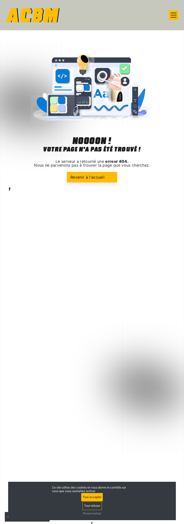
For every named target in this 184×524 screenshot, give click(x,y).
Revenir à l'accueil (87, 177)
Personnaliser (92, 513)
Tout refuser (92, 505)
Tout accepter (92, 497)
